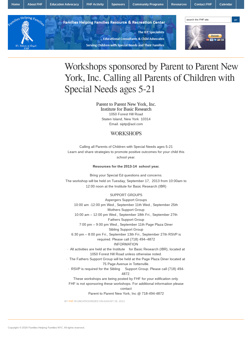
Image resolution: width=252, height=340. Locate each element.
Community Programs (148, 4)
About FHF (35, 4)
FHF (71, 301)
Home (16, 4)
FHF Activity (95, 4)
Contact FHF (203, 4)
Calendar (226, 4)
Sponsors (118, 4)
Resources (179, 4)
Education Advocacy (64, 4)
